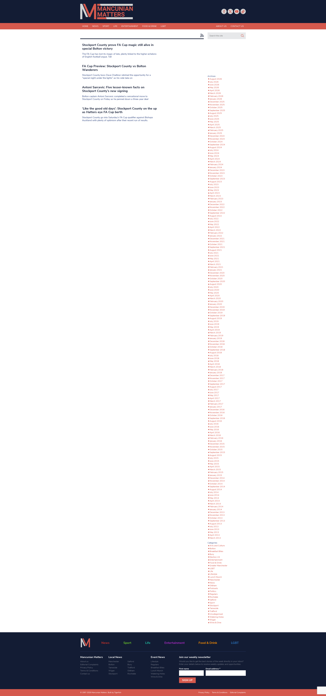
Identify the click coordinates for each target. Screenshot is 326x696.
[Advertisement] (227, 58)
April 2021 (215, 261)
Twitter (230, 11)
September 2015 (217, 452)
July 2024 (214, 150)
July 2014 (214, 492)
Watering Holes (217, 617)
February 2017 (216, 404)
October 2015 (216, 449)
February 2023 (216, 198)
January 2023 (216, 201)
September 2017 (217, 384)
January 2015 (216, 475)
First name (184, 669)
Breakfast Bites (216, 551)
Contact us (237, 26)
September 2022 (217, 213)
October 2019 (216, 312)
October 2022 (216, 210)
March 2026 (215, 93)
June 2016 (214, 426)
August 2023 (216, 181)
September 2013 (217, 520)
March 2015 (215, 469)
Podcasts (214, 588)
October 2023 (216, 176)
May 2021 (214, 258)
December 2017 (217, 375)
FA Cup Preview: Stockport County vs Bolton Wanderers (114, 68)
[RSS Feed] (201, 35)
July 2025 (214, 116)
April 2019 (215, 329)
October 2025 (216, 107)
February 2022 (216, 233)
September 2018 (217, 349)
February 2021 (216, 267)
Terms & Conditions (89, 670)
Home (85, 26)
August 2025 (216, 113)
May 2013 (214, 532)
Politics (213, 591)
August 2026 (216, 79)
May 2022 (214, 224)
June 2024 (214, 153)
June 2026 (214, 84)
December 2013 (217, 512)
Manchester (215, 579)
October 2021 (216, 244)
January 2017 (216, 406)
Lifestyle (213, 574)
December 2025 (217, 101)
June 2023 (214, 187)
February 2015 (216, 472)
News (95, 26)
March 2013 (215, 538)
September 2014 (217, 486)
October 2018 (216, 347)
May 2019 (214, 327)
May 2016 (214, 429)
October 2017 (216, 381)
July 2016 (214, 423)
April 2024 (215, 158)
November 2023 (217, 173)
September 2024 (217, 144)
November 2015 (217, 446)
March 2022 (215, 230)
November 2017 (217, 378)
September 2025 (217, 110)
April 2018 (215, 364)
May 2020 (214, 292)
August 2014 (216, 489)
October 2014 (216, 483)
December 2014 (217, 478)
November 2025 (217, 104)
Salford (213, 599)
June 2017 (214, 392)
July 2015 (214, 458)
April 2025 (215, 124)
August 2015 (216, 455)
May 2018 (214, 361)
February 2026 (216, 96)
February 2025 (216, 130)
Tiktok (243, 11)
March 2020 (215, 298)
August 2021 (216, 250)
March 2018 (215, 366)
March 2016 (215, 435)
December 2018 (217, 341)
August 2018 (216, 352)
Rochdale (214, 597)
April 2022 (215, 227)
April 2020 (215, 295)
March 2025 (215, 127)
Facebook (224, 11)
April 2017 (215, 398)
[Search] (242, 35)
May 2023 (214, 190)
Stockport (214, 605)
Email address (213, 669)
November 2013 (217, 515)
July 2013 (214, 526)
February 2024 (216, 164)
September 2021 (217, 247)
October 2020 (216, 278)
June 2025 (214, 119)
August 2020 (216, 284)
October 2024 (216, 141)
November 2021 (217, 241)
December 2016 (217, 409)
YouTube (236, 11)
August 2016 (216, 421)
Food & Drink (149, 26)
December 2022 (217, 204)
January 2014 (216, 509)
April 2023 (215, 193)
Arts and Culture (217, 545)
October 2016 (216, 415)
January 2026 (216, 99)
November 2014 (217, 480)
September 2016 (217, 418)
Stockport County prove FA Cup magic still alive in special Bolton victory (118, 47)
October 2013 (216, 518)
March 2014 (215, 503)
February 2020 (216, 301)
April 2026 (215, 90)
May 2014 (214, 498)
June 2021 (214, 255)
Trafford (213, 611)
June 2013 (214, 529)
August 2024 (216, 147)
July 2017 (214, 389)
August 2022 (216, 215)
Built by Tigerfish (114, 692)
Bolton (213, 548)
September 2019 (217, 315)
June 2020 (214, 290)
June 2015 (214, 461)
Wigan (213, 619)
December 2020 (217, 272)
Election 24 (215, 557)
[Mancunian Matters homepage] (106, 11)
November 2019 (217, 309)
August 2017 (216, 386)
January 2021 (216, 270)
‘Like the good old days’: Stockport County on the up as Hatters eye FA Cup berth (119, 110)
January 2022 (216, 235)
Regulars (214, 594)
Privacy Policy (86, 667)
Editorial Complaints (89, 664)
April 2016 (215, 432)
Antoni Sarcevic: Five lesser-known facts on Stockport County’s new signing (113, 89)
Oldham (213, 585)
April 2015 (215, 466)
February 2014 (216, 506)
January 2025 (216, 133)
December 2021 (217, 238)
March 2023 (215, 196)
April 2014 (215, 500)
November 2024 (217, 139)
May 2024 (214, 156)
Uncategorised (216, 614)
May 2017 (214, 395)
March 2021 (215, 264)
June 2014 (214, 495)
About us (221, 26)
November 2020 (217, 275)
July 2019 (214, 321)
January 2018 (216, 372)
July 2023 (214, 184)
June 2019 (214, 324)
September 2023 (217, 178)
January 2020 (216, 304)
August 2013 (216, 523)
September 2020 (217, 281)
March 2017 (215, 401)
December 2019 (217, 307)
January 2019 (216, 338)
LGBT (163, 26)
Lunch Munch (216, 577)
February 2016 (216, 438)
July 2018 (214, 355)
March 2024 (215, 161)
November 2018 (217, 344)
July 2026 (214, 82)
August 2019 (216, 318)
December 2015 (217, 443)
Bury (212, 554)
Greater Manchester (218, 565)
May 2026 (214, 87)
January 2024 (216, 167)
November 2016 (217, 412)
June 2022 (214, 221)
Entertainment (129, 26)
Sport (106, 26)
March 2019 (215, 332)
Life (115, 26)
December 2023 (217, 170)
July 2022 (214, 218)
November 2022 (217, 207)
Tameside (214, 608)
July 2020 (214, 287)
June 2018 (214, 358)
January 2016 (216, 441)
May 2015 (214, 463)
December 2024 (217, 136)
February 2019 (216, 335)
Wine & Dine (215, 622)
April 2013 (215, 535)
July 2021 (214, 253)
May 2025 (214, 121)
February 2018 (216, 369)
